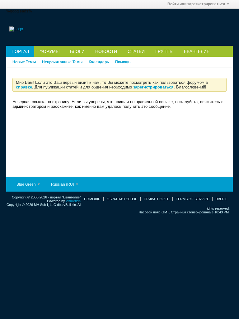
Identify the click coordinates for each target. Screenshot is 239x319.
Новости (106, 51)
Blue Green (26, 184)
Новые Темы (24, 62)
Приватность (156, 199)
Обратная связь (122, 199)
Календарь (99, 62)
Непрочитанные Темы (62, 62)
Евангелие (196, 51)
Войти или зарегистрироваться (196, 4)
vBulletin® (73, 201)
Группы (164, 51)
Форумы (49, 51)
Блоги (77, 51)
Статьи (136, 51)
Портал (20, 51)
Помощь (122, 62)
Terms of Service (192, 199)
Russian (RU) (63, 184)
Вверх (221, 199)
